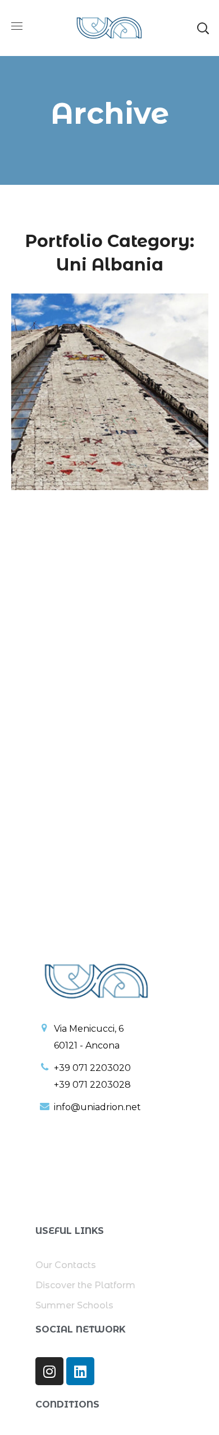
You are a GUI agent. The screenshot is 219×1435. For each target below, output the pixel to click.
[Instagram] (49, 1371)
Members (54, 383)
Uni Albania (105, 383)
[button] (202, 28)
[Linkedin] (80, 1371)
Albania (70, 361)
